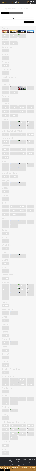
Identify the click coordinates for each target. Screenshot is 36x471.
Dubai (23, 461)
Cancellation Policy (11, 464)
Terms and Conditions (11, 462)
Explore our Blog (18, 465)
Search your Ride (27, 21)
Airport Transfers (5, 12)
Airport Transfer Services (19, 460)
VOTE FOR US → (32, 3)
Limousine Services (18, 461)
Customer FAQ (31, 460)
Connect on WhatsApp (11, 2)
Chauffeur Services (18, 462)
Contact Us (10, 461)
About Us (10, 460)
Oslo (23, 462)
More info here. (13, 468)
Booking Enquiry (19, 2)
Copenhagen (24, 463)
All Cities (24, 464)
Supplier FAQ (30, 461)
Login (25, 2)
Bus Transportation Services (18, 464)
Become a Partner (31, 462)
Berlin (23, 460)
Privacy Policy (11, 463)
